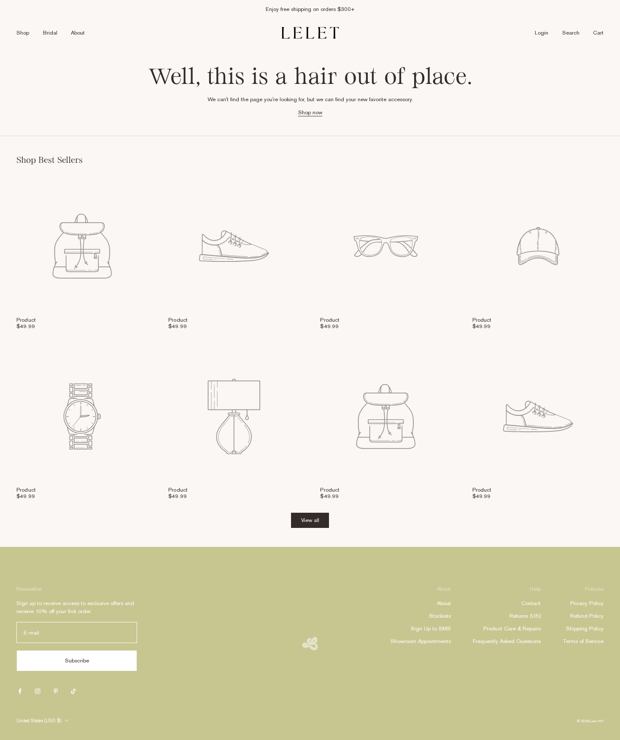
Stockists (440, 615)
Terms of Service (583, 641)
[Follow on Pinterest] (55, 691)
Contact (531, 603)
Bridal (50, 32)
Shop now (310, 112)
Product (26, 319)
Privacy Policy (587, 603)
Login (541, 32)
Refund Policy (587, 615)
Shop (22, 32)
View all (310, 520)
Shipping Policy (585, 628)
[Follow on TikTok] (73, 691)
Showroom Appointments (421, 641)
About (78, 32)
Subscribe (77, 660)
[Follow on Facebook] (19, 691)
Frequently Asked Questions (507, 641)
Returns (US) (525, 615)
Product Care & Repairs (512, 628)
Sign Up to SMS (431, 628)
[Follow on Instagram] (37, 691)
